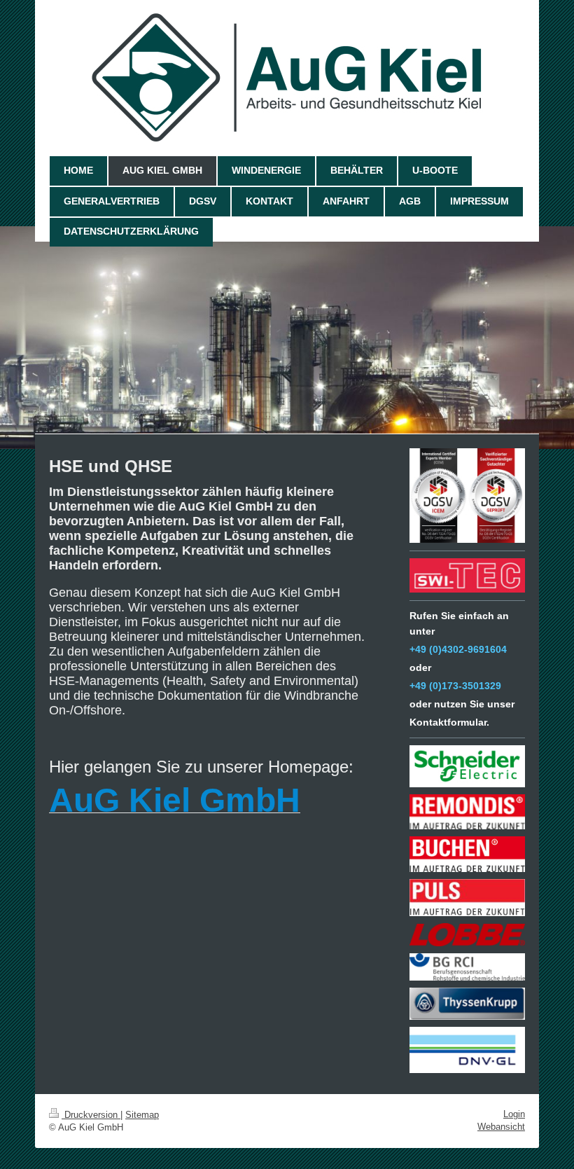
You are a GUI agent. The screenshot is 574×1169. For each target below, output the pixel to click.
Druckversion (91, 1114)
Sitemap (142, 1114)
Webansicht (501, 1126)
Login (514, 1114)
